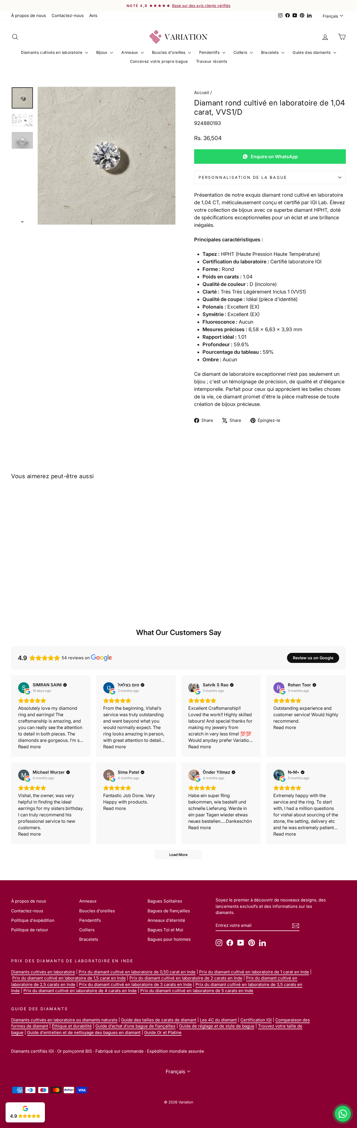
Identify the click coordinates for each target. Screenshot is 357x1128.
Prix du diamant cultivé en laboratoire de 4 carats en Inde (80, 990)
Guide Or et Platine (163, 1032)
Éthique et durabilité (72, 1026)
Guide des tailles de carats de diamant (158, 1020)
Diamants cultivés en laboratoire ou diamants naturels (64, 1020)
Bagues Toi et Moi (165, 929)
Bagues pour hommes (169, 939)
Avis (93, 15)
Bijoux (102, 52)
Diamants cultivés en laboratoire (52, 52)
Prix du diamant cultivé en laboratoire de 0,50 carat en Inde (137, 972)
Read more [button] (29, 746)
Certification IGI (256, 1020)
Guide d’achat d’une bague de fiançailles (135, 1026)
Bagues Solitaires (165, 901)
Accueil (201, 92)
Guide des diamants (312, 52)
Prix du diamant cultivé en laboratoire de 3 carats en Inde (135, 984)
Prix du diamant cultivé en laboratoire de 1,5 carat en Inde (69, 978)
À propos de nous (28, 15)
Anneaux (130, 52)
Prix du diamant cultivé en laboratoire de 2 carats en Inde (185, 978)
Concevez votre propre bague (159, 61)
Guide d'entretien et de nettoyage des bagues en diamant (84, 1032)
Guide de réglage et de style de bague (216, 1026)
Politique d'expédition (32, 920)
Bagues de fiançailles (169, 910)
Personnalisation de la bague (243, 177)
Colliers (241, 52)
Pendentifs (210, 52)
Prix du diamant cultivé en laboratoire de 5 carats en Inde (196, 990)
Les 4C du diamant (218, 1020)
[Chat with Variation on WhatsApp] (343, 1114)
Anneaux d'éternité (166, 920)
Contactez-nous (68, 15)
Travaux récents (211, 61)
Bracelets (270, 52)
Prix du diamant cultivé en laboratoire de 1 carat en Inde (254, 972)
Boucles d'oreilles (169, 52)
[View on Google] (23, 687)
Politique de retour (29, 929)
